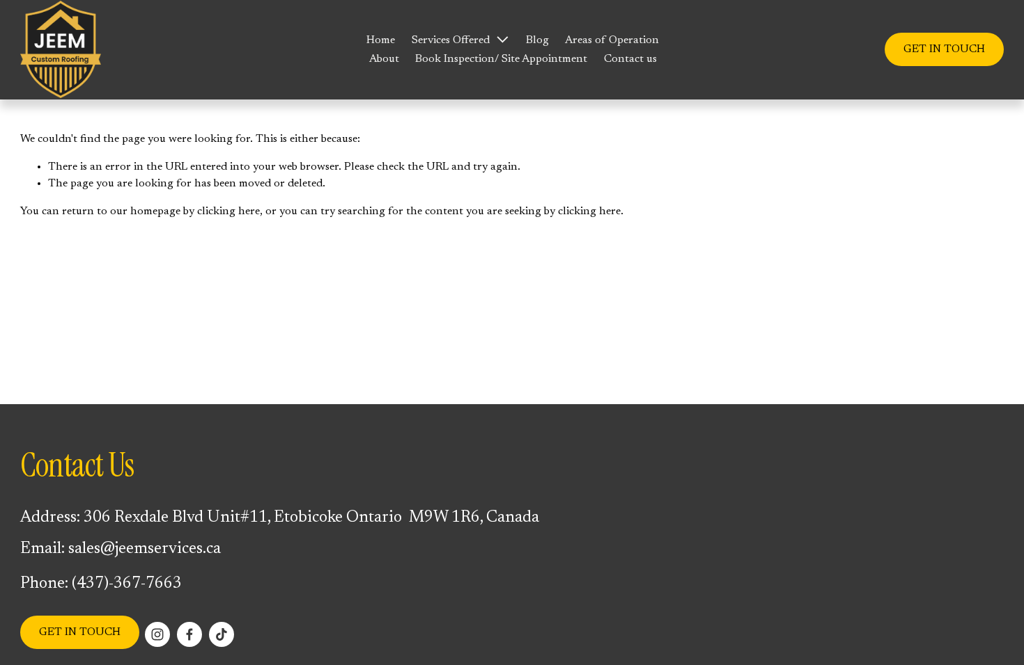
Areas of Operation (612, 40)
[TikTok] (221, 634)
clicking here (228, 211)
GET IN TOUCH (944, 49)
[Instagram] (157, 634)
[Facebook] (189, 634)
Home (380, 40)
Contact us (630, 59)
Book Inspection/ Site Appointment (501, 59)
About (384, 59)
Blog (537, 40)
